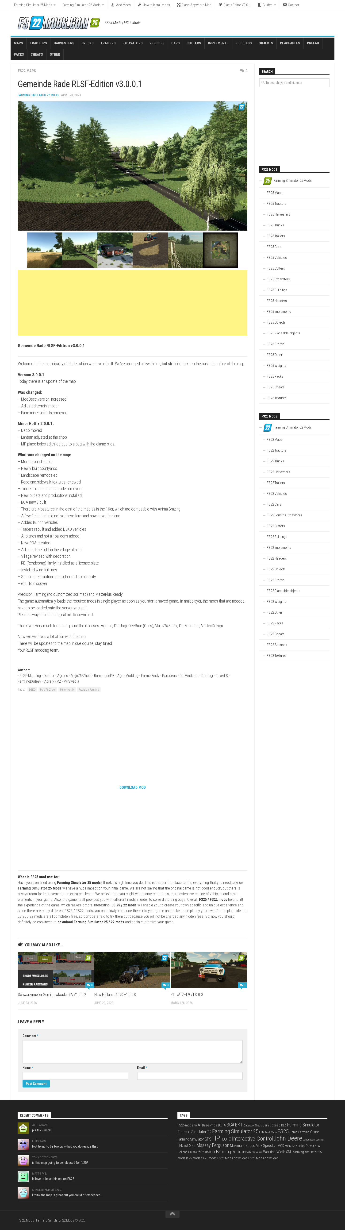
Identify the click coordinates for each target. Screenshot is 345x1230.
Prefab (313, 43)
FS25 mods (185, 1125)
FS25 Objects (276, 322)
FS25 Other (274, 355)
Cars (175, 43)
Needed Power (304, 1146)
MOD (281, 1146)
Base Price (209, 1125)
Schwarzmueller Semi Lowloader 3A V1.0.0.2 (52, 994)
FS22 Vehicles (277, 493)
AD (195, 1125)
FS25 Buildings (277, 290)
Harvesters (64, 43)
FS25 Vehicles (277, 257)
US (244, 1152)
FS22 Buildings (277, 537)
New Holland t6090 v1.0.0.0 (115, 994)
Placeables (290, 43)
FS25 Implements (279, 311)
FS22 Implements (279, 547)
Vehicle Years (254, 1152)
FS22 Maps (27, 71)
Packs (19, 54)
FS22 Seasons (277, 645)
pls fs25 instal (41, 1130)
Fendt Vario (271, 1132)
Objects (266, 43)
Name (28, 1068)
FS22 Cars (274, 504)
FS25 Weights (276, 366)
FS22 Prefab (275, 580)
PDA (195, 1152)
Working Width (274, 1151)
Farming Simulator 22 (194, 1131)
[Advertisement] (132, 303)
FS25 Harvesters (278, 214)
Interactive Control (252, 1138)
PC (190, 1152)
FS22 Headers (277, 558)
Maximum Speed (242, 1145)
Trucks (87, 43)
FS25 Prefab (275, 344)
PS (233, 1152)
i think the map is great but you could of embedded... (67, 1195)
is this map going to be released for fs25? (60, 1162)
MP (286, 1146)
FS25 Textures (277, 398)
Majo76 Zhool (48, 689)
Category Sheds (252, 1125)
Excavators (133, 43)
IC (229, 1139)
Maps (18, 43)
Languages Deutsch (313, 1139)
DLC (283, 1125)
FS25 (283, 1131)
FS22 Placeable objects (283, 591)
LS (185, 1146)
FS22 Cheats (275, 634)
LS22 (191, 1145)
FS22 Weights (276, 602)
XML (289, 1152)
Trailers (108, 43)
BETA (222, 1125)
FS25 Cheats (275, 387)
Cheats (37, 54)
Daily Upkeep (271, 1125)
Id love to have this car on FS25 (53, 1179)
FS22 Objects (276, 569)
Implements (218, 43)
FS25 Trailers (276, 236)
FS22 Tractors (276, 450)
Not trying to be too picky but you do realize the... (65, 1146)
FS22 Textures (277, 656)
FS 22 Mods (26, 1220)
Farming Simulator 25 (235, 1131)
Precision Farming (89, 689)
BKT (239, 1125)
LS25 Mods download (263, 1158)
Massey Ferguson (212, 1145)
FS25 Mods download (232, 1158)
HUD (224, 1139)
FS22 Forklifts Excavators (284, 515)
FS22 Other (274, 612)
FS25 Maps (274, 193)
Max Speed (264, 1145)
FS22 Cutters (276, 526)
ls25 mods (193, 1158)
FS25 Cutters (276, 268)
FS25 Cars (274, 247)
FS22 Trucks (275, 461)
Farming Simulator (303, 1125)
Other (55, 54)
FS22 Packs (275, 623)
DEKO (32, 689)
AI (199, 1125)
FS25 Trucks (275, 225)
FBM (261, 1132)
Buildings (243, 43)
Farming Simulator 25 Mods (33, 5)
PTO (238, 1152)
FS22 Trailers (276, 483)
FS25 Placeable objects (283, 333)
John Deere (288, 1138)
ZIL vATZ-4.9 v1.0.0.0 (187, 994)
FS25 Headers (277, 301)
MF (275, 1146)
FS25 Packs (275, 376)
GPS (208, 1139)
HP (216, 1138)
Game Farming (299, 1132)
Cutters (194, 43)
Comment (30, 1036)
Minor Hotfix (67, 689)
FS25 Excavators (278, 279)
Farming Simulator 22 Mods (81, 5)
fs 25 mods (209, 1158)
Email (142, 1068)
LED (180, 1145)
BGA (230, 1125)
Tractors (38, 43)
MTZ (292, 1146)
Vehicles (157, 43)
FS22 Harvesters (278, 472)
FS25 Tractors (276, 203)
